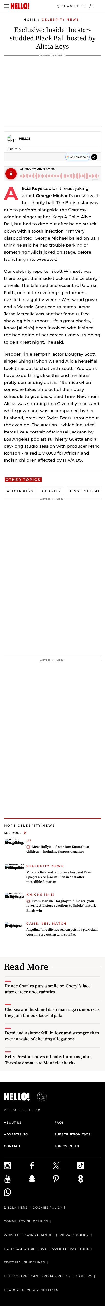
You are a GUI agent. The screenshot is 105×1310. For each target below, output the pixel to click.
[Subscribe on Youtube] (16, 1179)
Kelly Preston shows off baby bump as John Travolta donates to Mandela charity (48, 1059)
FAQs (59, 1122)
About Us (12, 1122)
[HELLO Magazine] (20, 6)
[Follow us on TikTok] (89, 1165)
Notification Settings (25, 1248)
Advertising (16, 1134)
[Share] (94, 157)
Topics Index (66, 1146)
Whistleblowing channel (29, 1235)
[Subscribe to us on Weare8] (89, 1179)
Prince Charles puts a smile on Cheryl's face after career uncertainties (48, 989)
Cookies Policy (47, 1207)
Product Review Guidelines (31, 1290)
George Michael (53, 195)
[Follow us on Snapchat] (40, 1179)
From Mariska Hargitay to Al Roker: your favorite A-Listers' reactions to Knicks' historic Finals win (61, 905)
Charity (51, 491)
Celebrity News (60, 19)
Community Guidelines (26, 1221)
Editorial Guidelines (24, 1262)
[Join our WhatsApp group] (16, 1192)
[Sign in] (91, 6)
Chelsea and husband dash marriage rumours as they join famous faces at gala (52, 1012)
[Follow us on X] (64, 1165)
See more (13, 833)
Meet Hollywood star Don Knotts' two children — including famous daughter (57, 849)
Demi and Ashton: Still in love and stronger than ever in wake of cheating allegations (52, 1036)
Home (30, 19)
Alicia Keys (32, 188)
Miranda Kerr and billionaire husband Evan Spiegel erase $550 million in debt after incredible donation (58, 877)
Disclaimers (15, 1207)
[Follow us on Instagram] (16, 1165)
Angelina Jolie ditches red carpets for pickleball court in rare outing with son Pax (62, 932)
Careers (84, 1276)
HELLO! (24, 138)
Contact (12, 1146)
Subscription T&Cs (72, 1134)
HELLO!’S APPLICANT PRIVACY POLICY (37, 1276)
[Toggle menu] (6, 6)
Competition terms (70, 1248)
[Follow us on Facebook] (40, 1165)
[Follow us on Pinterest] (64, 1179)
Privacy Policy (74, 1235)
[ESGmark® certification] (39, 1096)
